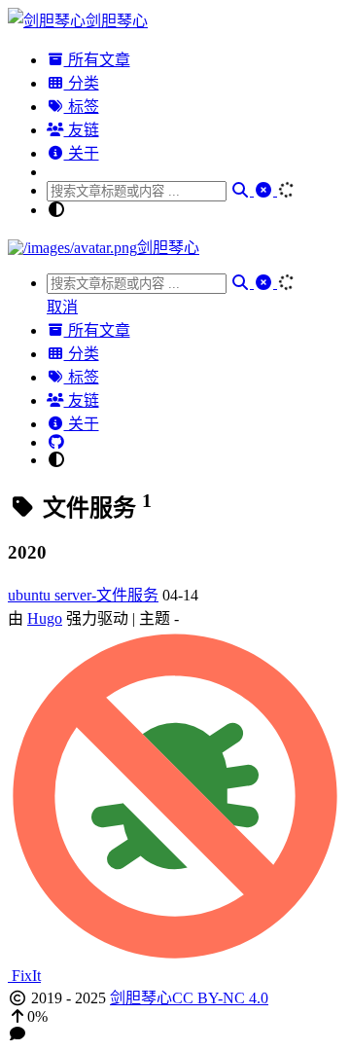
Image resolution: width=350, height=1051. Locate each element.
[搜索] (242, 190)
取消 (62, 307)
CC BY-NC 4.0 (220, 998)
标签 (81, 106)
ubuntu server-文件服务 (83, 595)
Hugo (44, 618)
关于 (81, 153)
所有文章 (97, 60)
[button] (175, 1017)
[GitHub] (56, 442)
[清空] (265, 190)
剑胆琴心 (141, 998)
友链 (81, 130)
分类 (81, 83)
